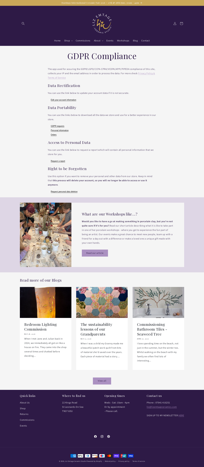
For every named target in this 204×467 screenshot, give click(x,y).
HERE (181, 415)
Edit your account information (63, 100)
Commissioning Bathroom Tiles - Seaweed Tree (152, 329)
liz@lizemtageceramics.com (162, 407)
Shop (23, 408)
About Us (25, 402)
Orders (54, 135)
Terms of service (138, 461)
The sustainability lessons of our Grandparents (96, 329)
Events (23, 425)
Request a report (58, 161)
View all (102, 380)
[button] (23, 23)
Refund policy (110, 461)
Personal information (60, 130)
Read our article (94, 253)
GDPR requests (57, 126)
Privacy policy (123, 461)
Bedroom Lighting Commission (40, 326)
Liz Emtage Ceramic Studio (75, 461)
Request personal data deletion (64, 191)
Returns (24, 414)
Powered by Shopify (94, 461)
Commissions (27, 420)
